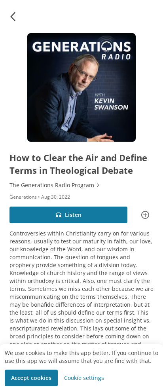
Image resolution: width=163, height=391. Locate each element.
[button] (12, 16)
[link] (81, 185)
